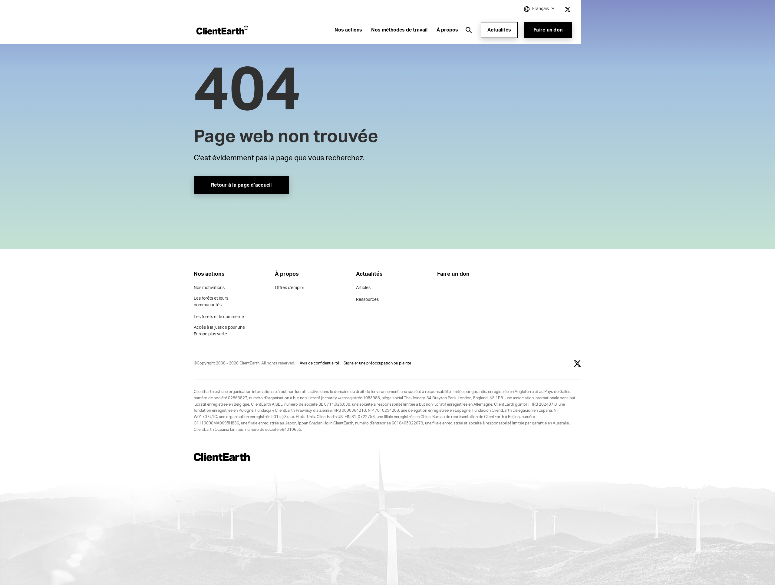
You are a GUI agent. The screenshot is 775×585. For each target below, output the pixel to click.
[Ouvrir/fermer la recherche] (469, 30)
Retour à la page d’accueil (241, 185)
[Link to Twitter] (568, 9)
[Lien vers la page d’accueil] (222, 30)
